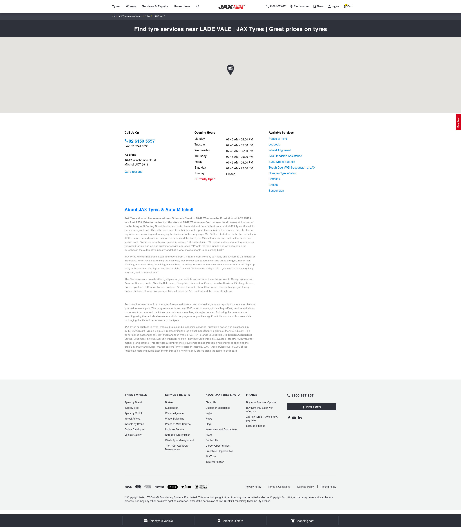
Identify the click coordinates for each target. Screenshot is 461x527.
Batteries (274, 179)
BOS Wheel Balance (282, 162)
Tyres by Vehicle (134, 413)
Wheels (131, 6)
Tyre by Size (132, 407)
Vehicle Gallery (133, 434)
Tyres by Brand (133, 402)
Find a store (313, 406)
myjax (209, 413)
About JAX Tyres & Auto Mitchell (159, 209)
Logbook (274, 144)
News (209, 418)
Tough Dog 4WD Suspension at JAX (292, 167)
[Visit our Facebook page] (289, 417)
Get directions (133, 171)
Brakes (273, 185)
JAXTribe (211, 456)
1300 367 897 (303, 395)
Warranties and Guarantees (221, 429)
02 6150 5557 (142, 141)
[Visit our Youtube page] (294, 417)
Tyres (116, 6)
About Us (211, 402)
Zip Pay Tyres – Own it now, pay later (262, 418)
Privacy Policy (253, 486)
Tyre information (215, 462)
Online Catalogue (134, 429)
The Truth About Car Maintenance (177, 447)
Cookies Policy (305, 486)
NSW (147, 16)
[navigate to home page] (234, 7)
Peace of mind (278, 138)
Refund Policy (328, 486)
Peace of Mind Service (178, 424)
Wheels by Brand (134, 424)
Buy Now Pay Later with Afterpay (259, 409)
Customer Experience (218, 407)
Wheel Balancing (174, 418)
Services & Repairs (155, 6)
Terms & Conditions (279, 486)
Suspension (276, 190)
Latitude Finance (255, 425)
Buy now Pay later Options (261, 402)
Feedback (458, 122)
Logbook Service (174, 429)
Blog (208, 424)
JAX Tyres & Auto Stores (130, 16)
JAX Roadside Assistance (285, 156)
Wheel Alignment (280, 150)
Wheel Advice (132, 418)
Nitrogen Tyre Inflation (283, 173)
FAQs (209, 434)
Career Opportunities (218, 445)
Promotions (182, 6)
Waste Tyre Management (179, 440)
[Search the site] (197, 6)
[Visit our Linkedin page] (300, 417)
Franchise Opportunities (219, 451)
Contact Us (212, 440)
